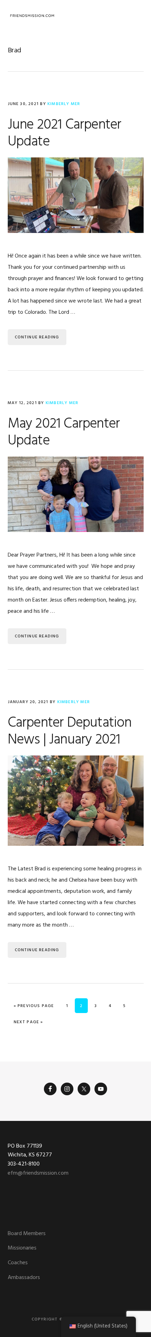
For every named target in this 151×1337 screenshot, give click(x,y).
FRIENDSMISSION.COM (32, 16)
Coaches (18, 1262)
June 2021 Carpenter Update (65, 133)
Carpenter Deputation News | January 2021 (70, 731)
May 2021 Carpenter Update (64, 432)
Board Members (27, 1233)
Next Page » (28, 1022)
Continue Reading (37, 337)
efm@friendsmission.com (38, 1173)
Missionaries (22, 1248)
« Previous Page (34, 1006)
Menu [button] (134, 16)
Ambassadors (24, 1277)
